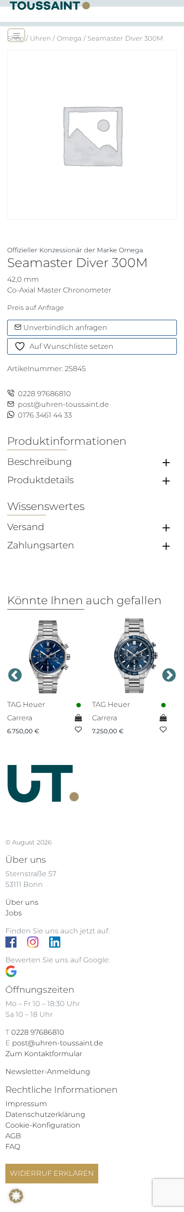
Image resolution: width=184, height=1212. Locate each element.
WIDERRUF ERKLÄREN (52, 1173)
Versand (25, 527)
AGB (13, 1136)
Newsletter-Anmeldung (47, 1071)
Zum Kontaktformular (43, 1053)
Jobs (13, 913)
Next (169, 675)
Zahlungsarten (40, 545)
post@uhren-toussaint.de (63, 404)
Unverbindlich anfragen (64, 327)
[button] (16, 1196)
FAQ (12, 1146)
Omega (69, 38)
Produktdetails (40, 480)
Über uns (21, 902)
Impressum (26, 1103)
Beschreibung (39, 461)
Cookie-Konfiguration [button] (42, 1125)
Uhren (40, 38)
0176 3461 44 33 (45, 415)
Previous (15, 675)
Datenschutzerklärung (45, 1114)
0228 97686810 (44, 393)
